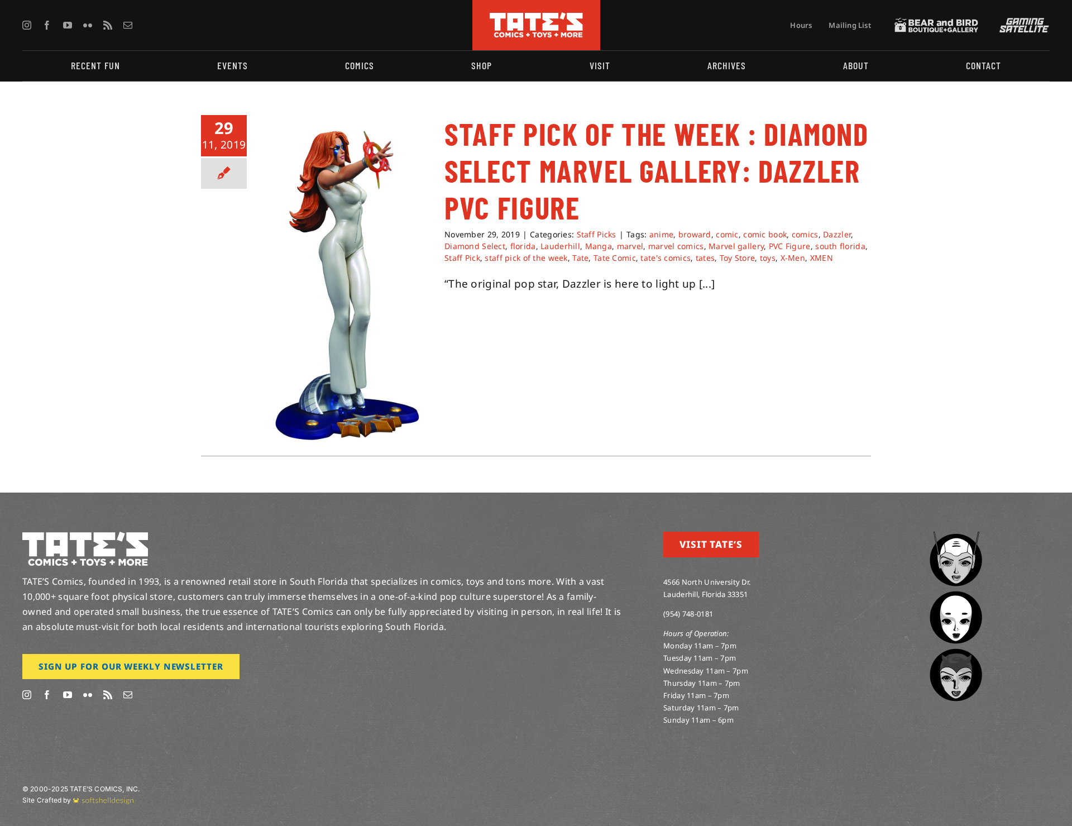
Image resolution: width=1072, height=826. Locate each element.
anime (661, 234)
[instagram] (26, 25)
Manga (598, 246)
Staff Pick (462, 257)
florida (523, 246)
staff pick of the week (526, 257)
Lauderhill (560, 246)
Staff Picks (596, 234)
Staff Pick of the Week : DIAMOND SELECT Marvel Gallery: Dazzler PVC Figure (656, 170)
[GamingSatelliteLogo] (1022, 23)
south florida (840, 246)
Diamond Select (474, 246)
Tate (580, 257)
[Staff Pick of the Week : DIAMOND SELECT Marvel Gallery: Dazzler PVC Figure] (345, 282)
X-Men (793, 257)
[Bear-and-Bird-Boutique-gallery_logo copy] (936, 23)
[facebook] (46, 25)
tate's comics (665, 257)
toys (768, 257)
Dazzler (837, 234)
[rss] (107, 25)
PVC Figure (790, 246)
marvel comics (676, 246)
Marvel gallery (736, 246)
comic (727, 234)
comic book (765, 234)
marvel (630, 246)
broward (694, 234)
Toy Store (737, 257)
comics (805, 234)
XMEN (821, 257)
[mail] (127, 25)
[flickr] (87, 25)
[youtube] (67, 25)
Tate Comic (615, 257)
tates (705, 257)
